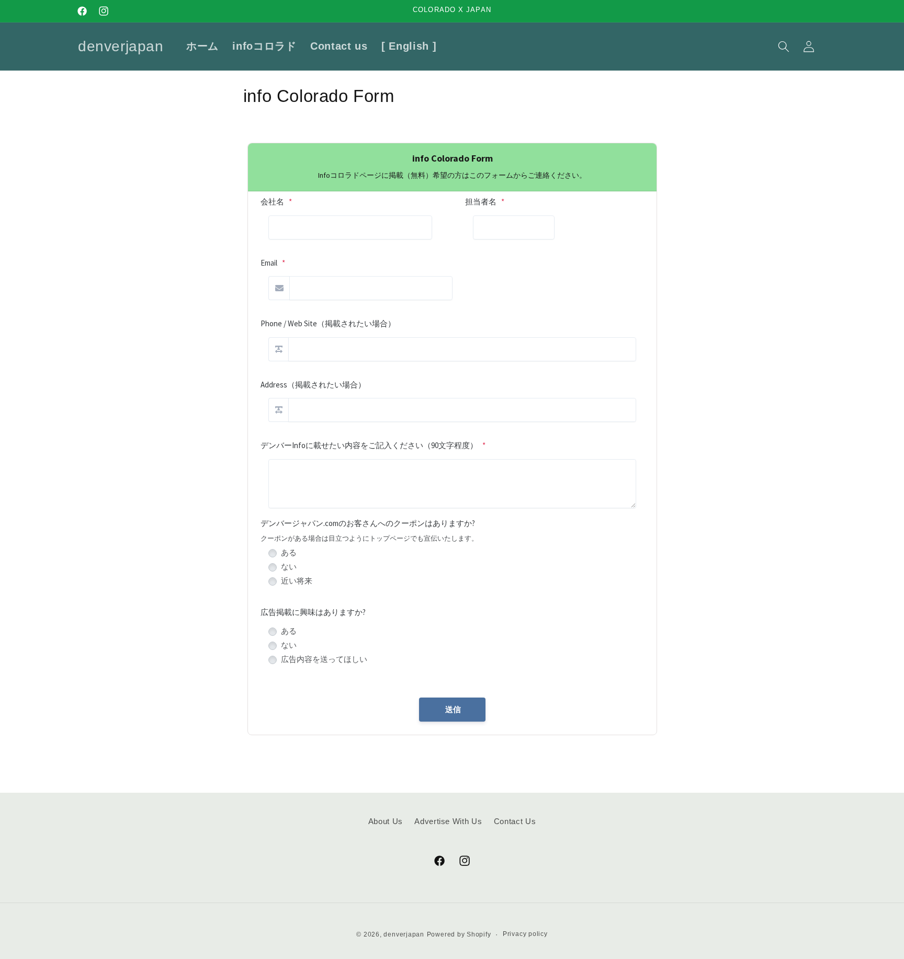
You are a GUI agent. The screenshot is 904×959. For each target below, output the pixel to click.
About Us (385, 820)
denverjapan (403, 934)
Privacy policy (525, 934)
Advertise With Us (448, 820)
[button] (783, 46)
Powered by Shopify (459, 934)
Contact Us (515, 820)
